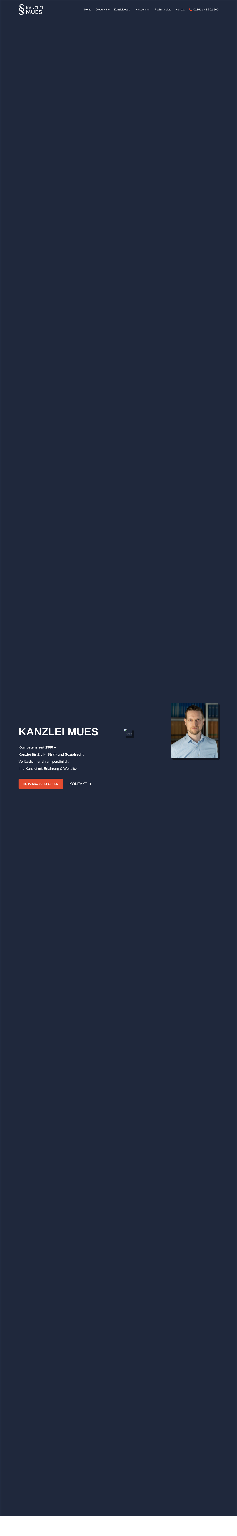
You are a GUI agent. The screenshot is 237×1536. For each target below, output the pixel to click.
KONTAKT (78, 784)
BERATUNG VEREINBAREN (40, 783)
